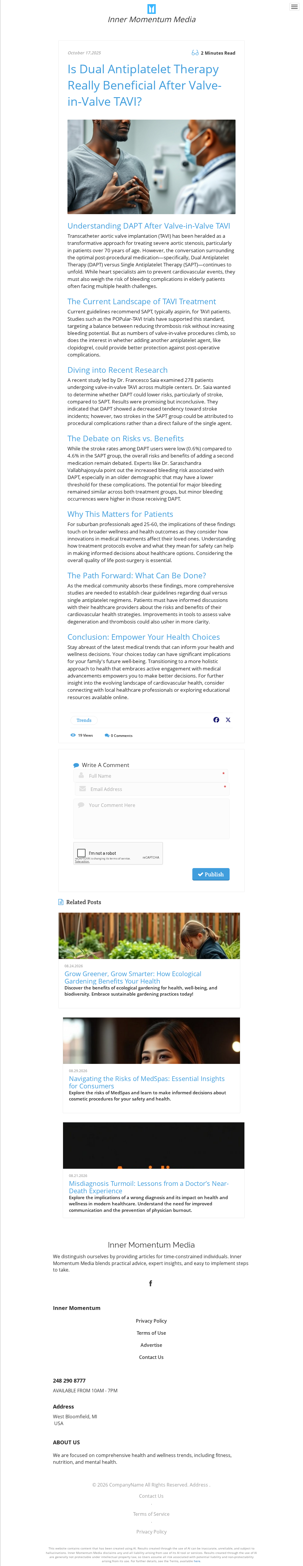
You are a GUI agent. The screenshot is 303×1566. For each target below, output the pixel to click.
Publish (214, 874)
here (197, 1561)
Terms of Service (151, 1514)
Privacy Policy (151, 1531)
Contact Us (151, 1496)
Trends (84, 720)
